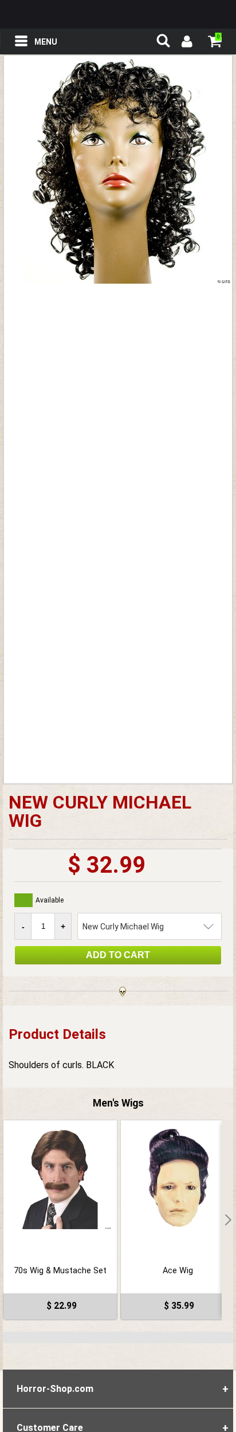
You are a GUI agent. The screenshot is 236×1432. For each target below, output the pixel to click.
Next (227, 1220)
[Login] (186, 43)
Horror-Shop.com (118, 14)
